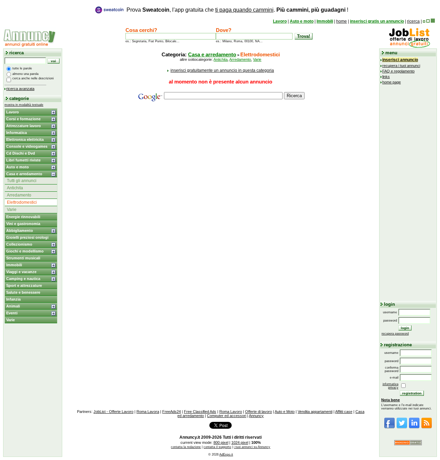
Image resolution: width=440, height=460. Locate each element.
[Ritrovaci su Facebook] (389, 427)
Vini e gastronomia (23, 224)
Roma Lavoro (230, 411)
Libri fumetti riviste (23, 160)
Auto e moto (302, 21)
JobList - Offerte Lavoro (113, 411)
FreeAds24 (171, 411)
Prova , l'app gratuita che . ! (237, 10)
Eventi (12, 313)
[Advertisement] (220, 156)
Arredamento (19, 195)
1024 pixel (239, 442)
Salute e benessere (23, 292)
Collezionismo (19, 244)
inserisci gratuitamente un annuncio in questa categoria (222, 70)
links (386, 77)
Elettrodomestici (22, 202)
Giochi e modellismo (25, 251)
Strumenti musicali (23, 258)
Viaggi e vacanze (21, 272)
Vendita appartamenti (315, 411)
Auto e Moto (285, 411)
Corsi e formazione (23, 119)
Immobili (325, 21)
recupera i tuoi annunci (401, 66)
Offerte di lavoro (258, 411)
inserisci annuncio (400, 59)
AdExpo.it (226, 454)
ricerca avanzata (20, 89)
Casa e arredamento (24, 174)
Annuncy (256, 416)
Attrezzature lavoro (23, 126)
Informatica (16, 133)
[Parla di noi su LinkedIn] (414, 427)
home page (391, 82)
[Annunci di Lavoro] (409, 46)
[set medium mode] (428, 21)
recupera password (395, 333)
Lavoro (280, 21)
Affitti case (343, 411)
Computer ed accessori (226, 416)
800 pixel (220, 442)
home (341, 21)
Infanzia (13, 299)
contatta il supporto (217, 447)
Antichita (15, 188)
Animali (13, 306)
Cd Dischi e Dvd (20, 153)
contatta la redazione (186, 447)
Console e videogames (26, 146)
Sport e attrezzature (24, 285)
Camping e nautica (23, 279)
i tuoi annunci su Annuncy (252, 447)
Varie (11, 209)
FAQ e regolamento (398, 71)
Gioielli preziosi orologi (27, 237)
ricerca (413, 21)
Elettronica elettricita (25, 139)
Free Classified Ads (200, 411)
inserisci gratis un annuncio (377, 21)
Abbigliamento (19, 230)
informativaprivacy (390, 385)
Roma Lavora (147, 411)
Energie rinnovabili (23, 217)
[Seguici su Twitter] (401, 427)
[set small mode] (424, 21)
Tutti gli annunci (21, 180)
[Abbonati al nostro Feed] (426, 427)
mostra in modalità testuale (23, 104)
